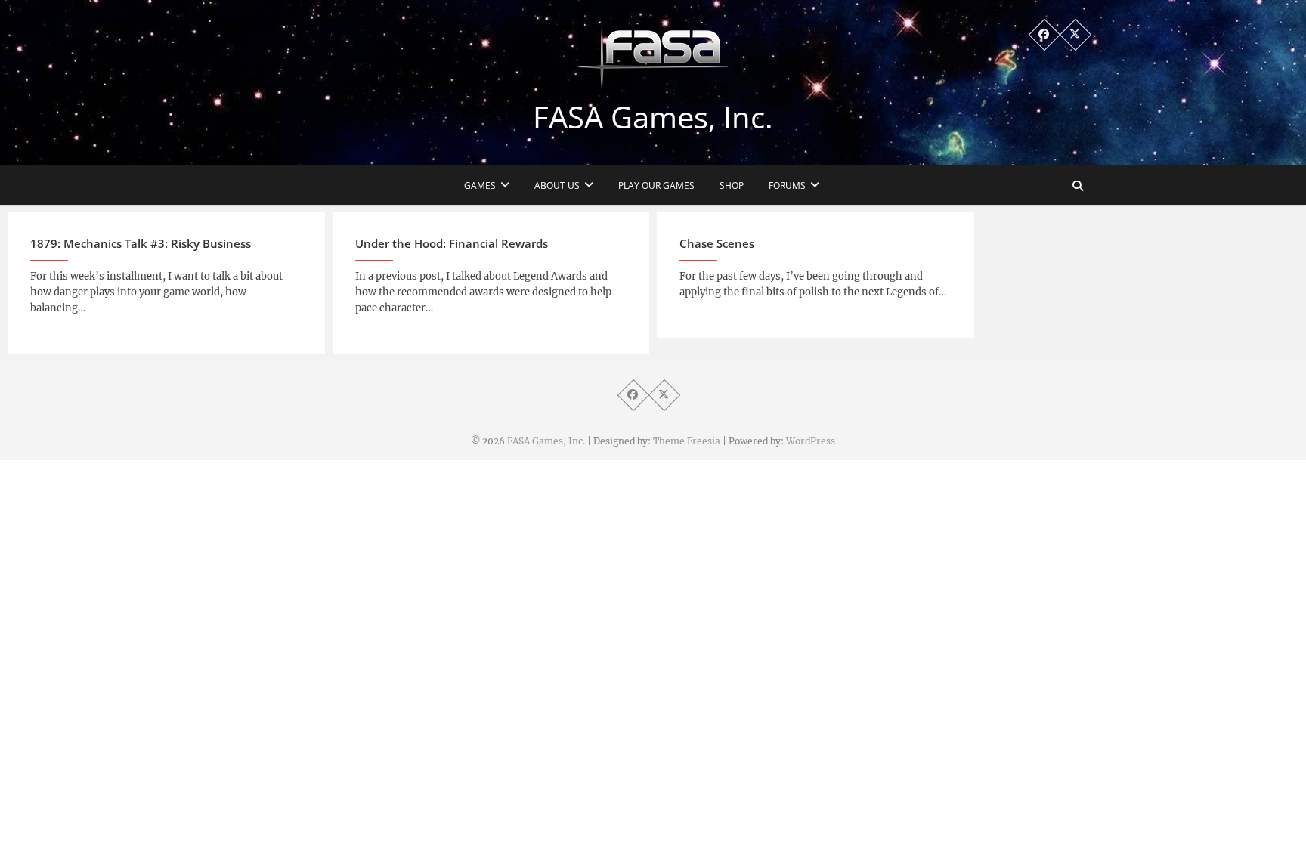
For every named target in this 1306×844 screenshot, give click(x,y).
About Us (557, 185)
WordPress (810, 441)
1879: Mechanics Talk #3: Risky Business (140, 243)
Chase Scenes (716, 243)
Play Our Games (656, 185)
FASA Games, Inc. (653, 117)
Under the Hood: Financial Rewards (451, 243)
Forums (787, 185)
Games (480, 185)
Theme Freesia (686, 441)
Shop (732, 185)
